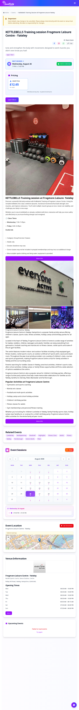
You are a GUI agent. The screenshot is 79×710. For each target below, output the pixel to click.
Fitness (69, 435)
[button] (39, 540)
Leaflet (54, 548)
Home (7, 13)
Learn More (12, 100)
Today (70, 450)
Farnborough (18, 439)
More (8, 613)
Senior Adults (30, 439)
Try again (39, 632)
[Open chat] (74, 705)
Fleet (39, 439)
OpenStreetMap (62, 548)
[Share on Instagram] (59, 43)
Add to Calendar (65, 64)
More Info (39, 258)
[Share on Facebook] (54, 43)
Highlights (42, 435)
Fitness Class (52, 435)
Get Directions (67, 526)
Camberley (10, 435)
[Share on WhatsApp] (63, 43)
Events (13, 13)
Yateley (9, 439)
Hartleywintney (21, 435)
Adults (62, 435)
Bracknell (32, 435)
